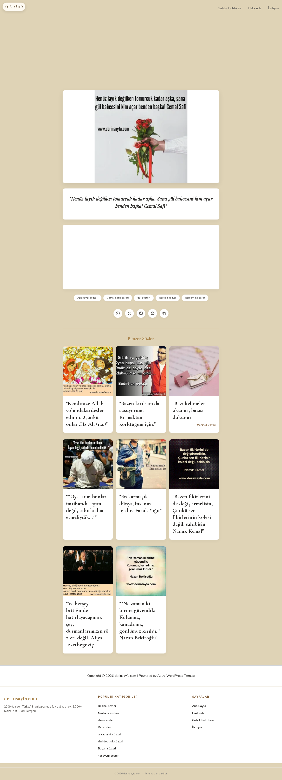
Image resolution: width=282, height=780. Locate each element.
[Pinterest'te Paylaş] (152, 313)
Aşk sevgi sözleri (87, 297)
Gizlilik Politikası (230, 8)
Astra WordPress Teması (176, 675)
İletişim (273, 8)
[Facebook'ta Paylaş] (141, 313)
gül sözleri (143, 297)
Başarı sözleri (107, 748)
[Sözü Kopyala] (164, 313)
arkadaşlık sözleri (109, 734)
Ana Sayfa (16, 6)
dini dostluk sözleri (110, 741)
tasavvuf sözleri (108, 756)
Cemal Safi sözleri (118, 297)
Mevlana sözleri (108, 713)
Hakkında (254, 8)
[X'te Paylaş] (129, 313)
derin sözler (106, 720)
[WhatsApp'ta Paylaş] (117, 313)
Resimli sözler (167, 297)
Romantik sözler (195, 297)
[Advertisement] (141, 47)
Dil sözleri (104, 727)
